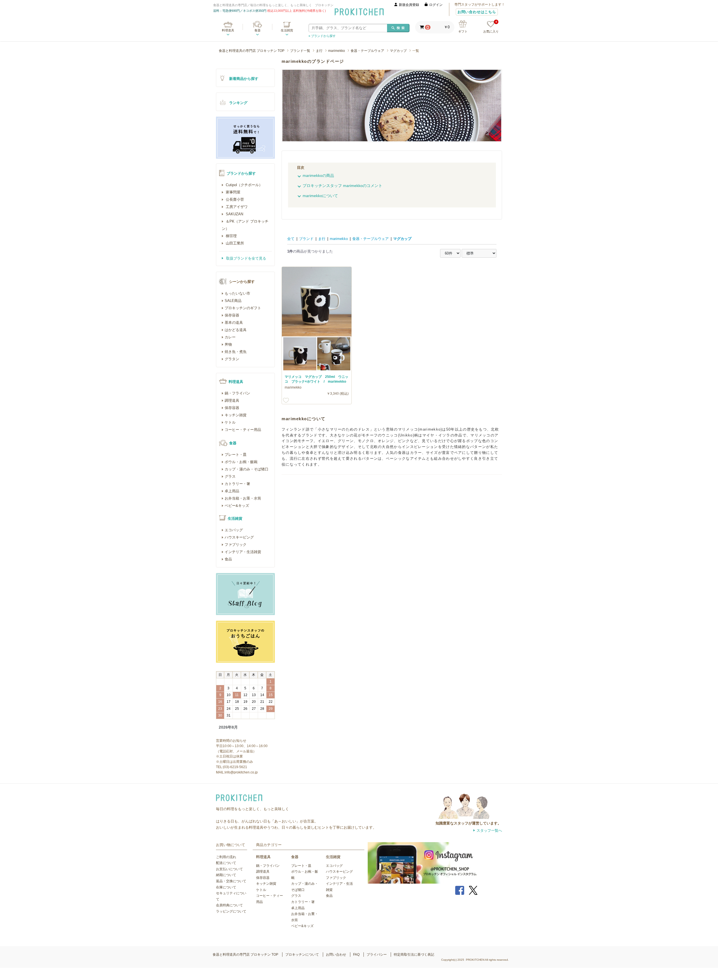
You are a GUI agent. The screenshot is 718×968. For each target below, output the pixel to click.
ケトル (230, 422)
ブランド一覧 (300, 51)
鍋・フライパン (237, 393)
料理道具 (228, 30)
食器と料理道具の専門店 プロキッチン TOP (251, 51)
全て (290, 239)
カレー (230, 337)
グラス (230, 476)
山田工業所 (234, 243)
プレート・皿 (236, 454)
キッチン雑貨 (236, 415)
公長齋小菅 (234, 199)
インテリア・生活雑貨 (243, 552)
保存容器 (232, 315)
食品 (228, 559)
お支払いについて (229, 869)
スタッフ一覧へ (489, 830)
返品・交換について (231, 881)
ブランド (306, 239)
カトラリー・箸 (237, 484)
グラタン (232, 359)
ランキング (238, 103)
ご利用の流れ (226, 857)
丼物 (228, 344)
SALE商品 (233, 301)
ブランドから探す (241, 173)
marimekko (336, 51)
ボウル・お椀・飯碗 (241, 462)
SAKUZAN (234, 214)
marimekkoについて (320, 195)
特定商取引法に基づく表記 (414, 955)
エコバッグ (234, 530)
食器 (257, 30)
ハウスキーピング (239, 537)
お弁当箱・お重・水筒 (243, 498)
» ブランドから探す (322, 36)
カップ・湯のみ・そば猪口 (246, 469)
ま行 (319, 51)
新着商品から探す (243, 79)
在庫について (226, 887)
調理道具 (232, 400)
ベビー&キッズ (237, 505)
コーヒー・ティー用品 (243, 430)
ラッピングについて (231, 911)
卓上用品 (232, 491)
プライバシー (377, 955)
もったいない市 (237, 293)
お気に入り (491, 27)
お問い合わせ (336, 955)
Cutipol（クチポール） (244, 185)
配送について (226, 863)
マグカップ (398, 51)
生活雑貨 (287, 30)
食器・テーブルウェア (367, 51)
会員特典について (229, 905)
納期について (226, 875)
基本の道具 (234, 322)
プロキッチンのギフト (243, 308)
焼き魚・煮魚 (236, 352)
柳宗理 (231, 236)
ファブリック (236, 544)
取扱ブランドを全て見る (245, 258)
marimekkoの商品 (318, 175)
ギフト (463, 31)
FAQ (356, 955)
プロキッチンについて (302, 955)
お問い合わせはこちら (476, 12)
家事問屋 (232, 192)
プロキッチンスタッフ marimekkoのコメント (342, 185)
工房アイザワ (236, 207)
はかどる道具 (236, 330)
